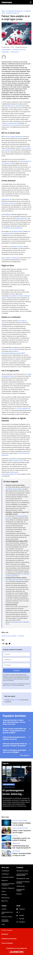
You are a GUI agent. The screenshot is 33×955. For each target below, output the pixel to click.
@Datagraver (6, 199)
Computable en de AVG (7, 912)
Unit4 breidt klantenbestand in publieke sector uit (14, 738)
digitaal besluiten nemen (16, 460)
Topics (4, 891)
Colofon (4, 909)
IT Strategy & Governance (15, 11)
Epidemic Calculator (17, 246)
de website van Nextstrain (12, 258)
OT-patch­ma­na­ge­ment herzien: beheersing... (13, 792)
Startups (21, 636)
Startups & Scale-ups (12, 13)
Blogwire (19, 894)
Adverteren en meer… (22, 871)
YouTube (21, 918)
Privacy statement (7, 943)
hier (11, 685)
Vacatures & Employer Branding (23, 882)
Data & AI (15, 835)
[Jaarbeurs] (16, 951)
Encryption (16, 843)
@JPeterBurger (6, 214)
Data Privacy (16, 851)
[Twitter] (9, 644)
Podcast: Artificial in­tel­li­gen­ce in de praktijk (21, 824)
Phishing (4, 894)
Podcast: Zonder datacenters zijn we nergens (21, 831)
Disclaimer (5, 934)
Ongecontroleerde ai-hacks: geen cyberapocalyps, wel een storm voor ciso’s (14, 722)
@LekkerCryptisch (17, 231)
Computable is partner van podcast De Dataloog (21, 839)
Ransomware (5, 898)
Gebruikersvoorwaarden (9, 938)
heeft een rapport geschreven (13, 136)
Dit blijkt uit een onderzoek (13, 106)
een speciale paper (11, 123)
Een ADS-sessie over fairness (15, 579)
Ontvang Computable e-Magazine (8, 884)
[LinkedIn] (6, 644)
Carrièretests (5, 871)
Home (3, 11)
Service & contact (7, 917)
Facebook (22, 909)
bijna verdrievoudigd (11, 349)
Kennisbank (5, 874)
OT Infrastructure (8, 787)
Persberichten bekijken (20, 890)
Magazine (5, 880)
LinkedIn (21, 915)
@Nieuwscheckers (21, 218)
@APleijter (7, 228)
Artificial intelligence (9, 636)
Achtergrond (6, 49)
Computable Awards (8, 877)
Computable (5, 52)
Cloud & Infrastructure (20, 828)
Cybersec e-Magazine (8, 888)
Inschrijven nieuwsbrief (5, 920)
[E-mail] (3, 644)
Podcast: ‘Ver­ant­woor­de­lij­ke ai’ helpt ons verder (21, 854)
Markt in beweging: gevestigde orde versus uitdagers (14, 751)
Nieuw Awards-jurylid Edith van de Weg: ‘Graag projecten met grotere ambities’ (14, 731)
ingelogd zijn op (14, 700)
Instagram (22, 922)
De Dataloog (15, 52)
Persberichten (20, 886)
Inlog (3, 924)
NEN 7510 (5, 901)
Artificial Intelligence (19, 820)
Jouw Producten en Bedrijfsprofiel (22, 874)
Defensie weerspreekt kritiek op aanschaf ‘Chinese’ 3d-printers (15, 745)
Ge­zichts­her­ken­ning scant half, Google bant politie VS (21, 847)
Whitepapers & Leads (22, 878)
